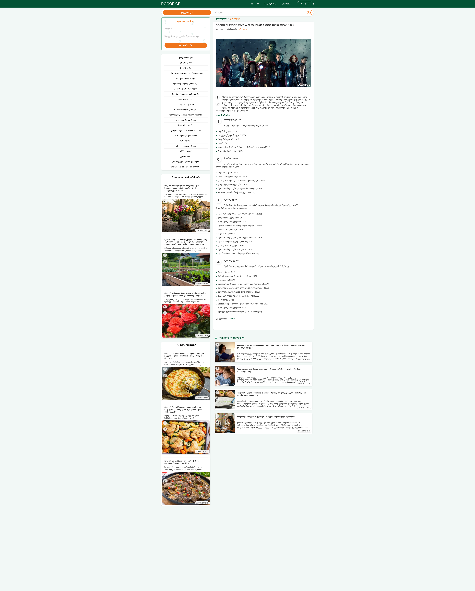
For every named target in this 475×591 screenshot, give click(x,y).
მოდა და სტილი (186, 104)
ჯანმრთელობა (185, 151)
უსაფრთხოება (186, 57)
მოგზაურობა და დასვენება (185, 94)
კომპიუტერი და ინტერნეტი (185, 161)
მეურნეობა (185, 68)
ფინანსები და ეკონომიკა (185, 83)
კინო (232, 318)
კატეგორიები (187, 12)
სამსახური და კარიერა (185, 109)
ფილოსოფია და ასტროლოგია (186, 130)
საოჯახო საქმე (185, 125)
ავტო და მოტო (185, 99)
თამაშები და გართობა (186, 135)
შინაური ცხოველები (186, 78)
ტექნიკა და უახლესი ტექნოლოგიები (186, 73)
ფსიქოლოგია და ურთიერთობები (185, 114)
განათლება (185, 140)
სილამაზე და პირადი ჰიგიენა (186, 166)
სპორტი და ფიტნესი (186, 146)
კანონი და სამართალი (185, 89)
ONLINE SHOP (186, 63)
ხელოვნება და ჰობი (186, 120)
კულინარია (185, 156)
